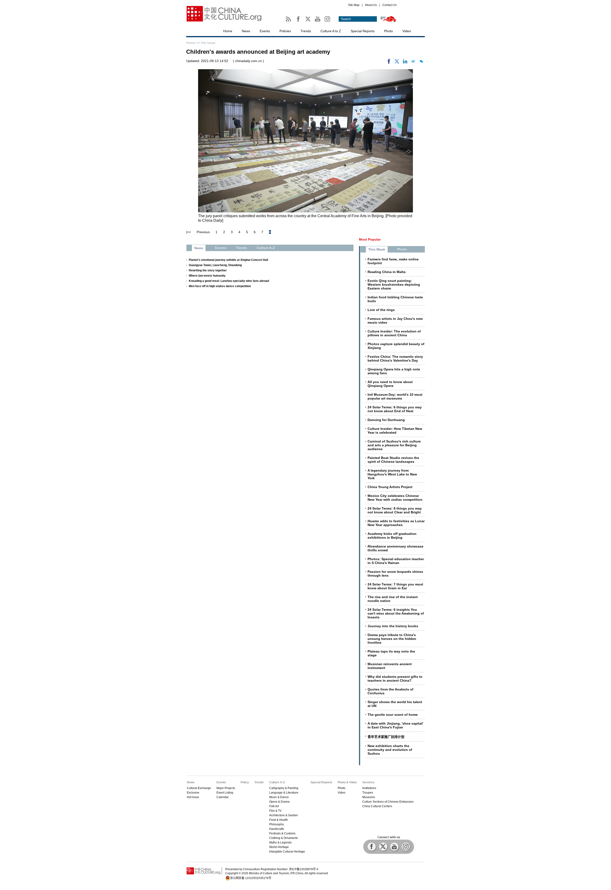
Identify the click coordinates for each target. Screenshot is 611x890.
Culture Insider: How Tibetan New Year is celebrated (395, 430)
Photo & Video (347, 782)
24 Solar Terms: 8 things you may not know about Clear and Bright (395, 510)
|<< (188, 232)
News (246, 31)
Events (265, 31)
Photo (388, 31)
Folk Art (274, 806)
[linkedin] (405, 62)
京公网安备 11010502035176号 (250, 878)
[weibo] (413, 62)
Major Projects (225, 788)
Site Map (353, 5)
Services (368, 782)
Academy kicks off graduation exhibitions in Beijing (392, 535)
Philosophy (276, 824)
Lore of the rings (381, 310)
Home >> (193, 43)
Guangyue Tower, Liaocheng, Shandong (215, 265)
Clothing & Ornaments (283, 838)
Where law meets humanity (207, 275)
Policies (285, 31)
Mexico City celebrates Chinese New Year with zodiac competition (395, 497)
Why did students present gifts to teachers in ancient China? (395, 678)
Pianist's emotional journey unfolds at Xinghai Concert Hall (228, 260)
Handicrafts (276, 829)
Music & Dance (279, 797)
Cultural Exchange (199, 788)
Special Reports (362, 31)
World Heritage (279, 847)
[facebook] (388, 62)
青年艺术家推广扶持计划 (386, 737)
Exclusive (193, 792)
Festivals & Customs (282, 833)
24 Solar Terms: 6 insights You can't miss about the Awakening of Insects (396, 613)
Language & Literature (283, 792)
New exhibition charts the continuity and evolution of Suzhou (390, 749)
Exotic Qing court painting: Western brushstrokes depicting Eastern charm (394, 284)
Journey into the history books (393, 626)
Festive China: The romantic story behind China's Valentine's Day (395, 358)
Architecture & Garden (283, 815)
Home (227, 31)
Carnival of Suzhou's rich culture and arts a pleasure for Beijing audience (394, 445)
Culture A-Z (277, 782)
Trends (305, 31)
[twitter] (396, 62)
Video (406, 31)
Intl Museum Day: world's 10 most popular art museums (395, 396)
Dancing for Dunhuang (386, 420)
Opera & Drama (279, 801)
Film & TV (275, 810)
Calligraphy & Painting (283, 788)
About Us (371, 5)
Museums (368, 797)
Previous (203, 232)
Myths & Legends (280, 842)
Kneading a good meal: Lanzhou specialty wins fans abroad (229, 281)
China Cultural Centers (377, 806)
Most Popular (370, 239)
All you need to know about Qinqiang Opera (390, 384)
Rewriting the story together (208, 270)
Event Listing (224, 792)
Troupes (367, 792)
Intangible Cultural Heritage (287, 851)
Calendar (222, 797)
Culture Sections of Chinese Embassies (388, 801)
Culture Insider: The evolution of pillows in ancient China (394, 333)
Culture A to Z (331, 31)
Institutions (369, 788)
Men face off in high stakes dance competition (220, 286)
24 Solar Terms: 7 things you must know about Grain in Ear (395, 586)
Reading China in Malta (387, 272)
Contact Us (389, 5)
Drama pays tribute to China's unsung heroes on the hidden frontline (392, 638)
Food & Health (278, 820)
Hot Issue (208, 43)
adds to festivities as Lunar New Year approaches (396, 523)
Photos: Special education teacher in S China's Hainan (396, 561)
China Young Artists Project (390, 487)
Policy (245, 782)
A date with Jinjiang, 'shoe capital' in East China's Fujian (395, 725)
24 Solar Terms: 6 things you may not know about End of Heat (395, 409)
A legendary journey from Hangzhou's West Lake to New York (392, 474)
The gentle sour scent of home (393, 714)
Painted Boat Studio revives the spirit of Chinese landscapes (393, 459)
